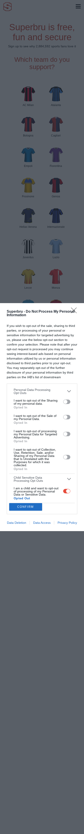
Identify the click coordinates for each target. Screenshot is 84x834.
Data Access (42, 522)
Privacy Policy (67, 522)
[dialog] (42, 417)
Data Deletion (16, 522)
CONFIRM (25, 506)
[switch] (66, 402)
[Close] (75, 312)
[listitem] (42, 391)
